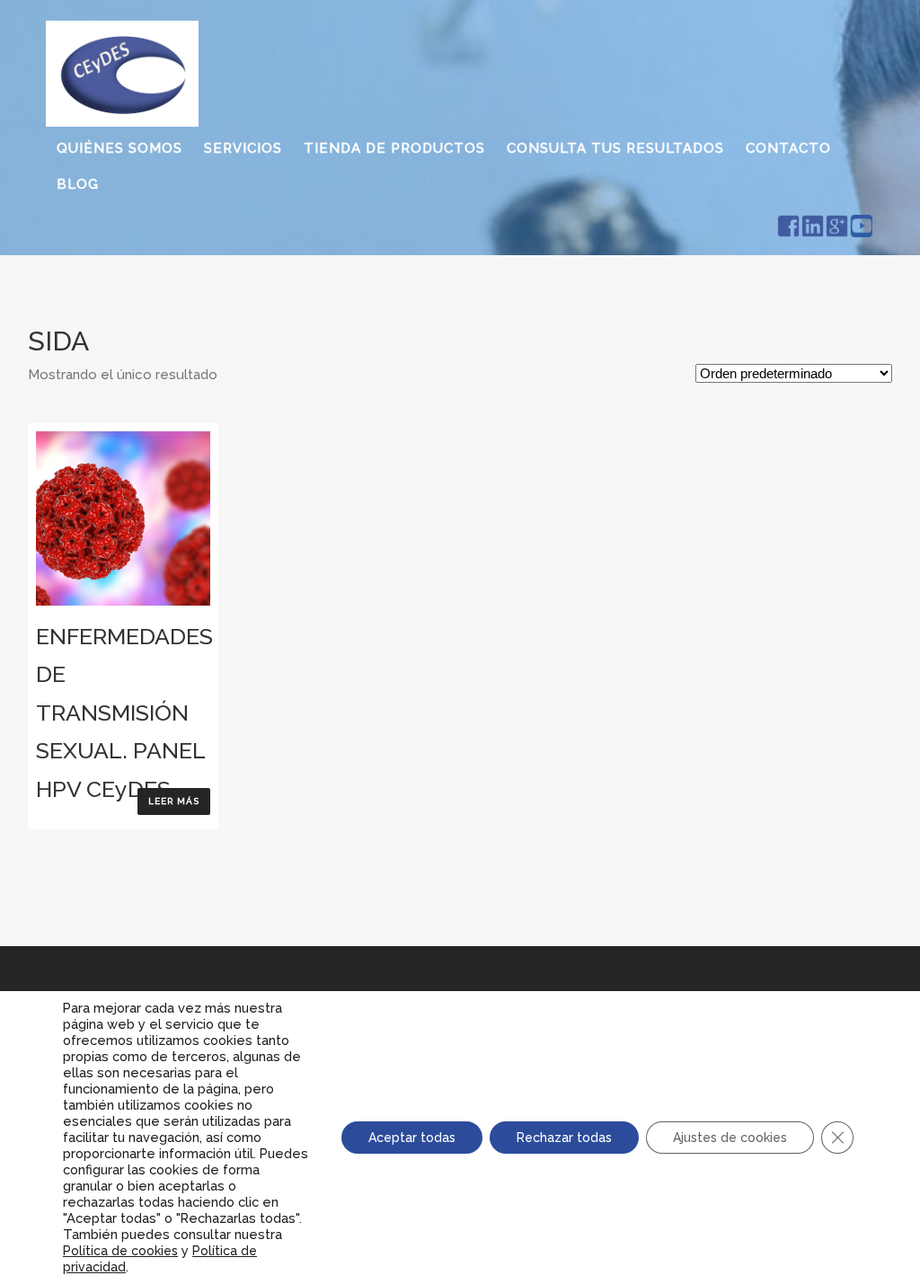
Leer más (173, 801)
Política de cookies (120, 1251)
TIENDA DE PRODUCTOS (394, 148)
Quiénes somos (119, 148)
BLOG (78, 184)
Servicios (243, 148)
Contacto (788, 148)
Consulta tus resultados (615, 148)
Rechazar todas (564, 1137)
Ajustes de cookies (730, 1137)
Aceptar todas (412, 1137)
